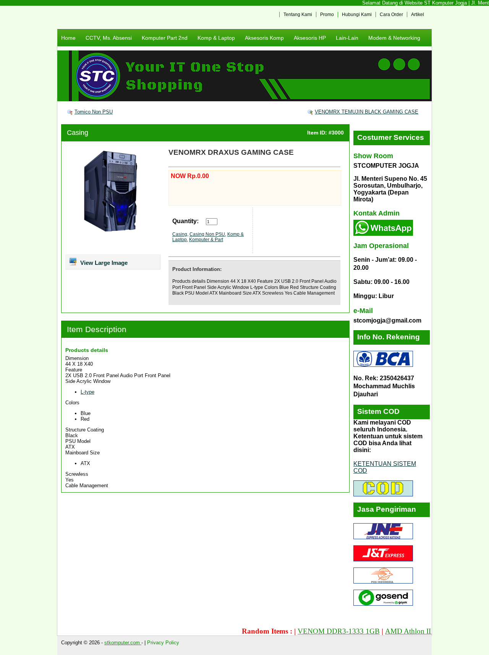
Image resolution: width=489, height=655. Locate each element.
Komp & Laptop (216, 38)
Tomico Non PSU (93, 112)
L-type (87, 392)
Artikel (417, 14)
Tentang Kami (297, 14)
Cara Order (391, 14)
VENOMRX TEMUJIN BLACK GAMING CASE (366, 112)
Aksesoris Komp (264, 38)
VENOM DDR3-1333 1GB (328, 631)
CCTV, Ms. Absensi (109, 38)
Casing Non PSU (207, 234)
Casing (77, 132)
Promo (327, 14)
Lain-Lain (347, 38)
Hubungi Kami (357, 14)
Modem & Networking (394, 38)
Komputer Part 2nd (165, 38)
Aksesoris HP (310, 38)
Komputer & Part (206, 239)
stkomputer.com (122, 642)
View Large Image (103, 262)
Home (68, 38)
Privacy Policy (163, 642)
